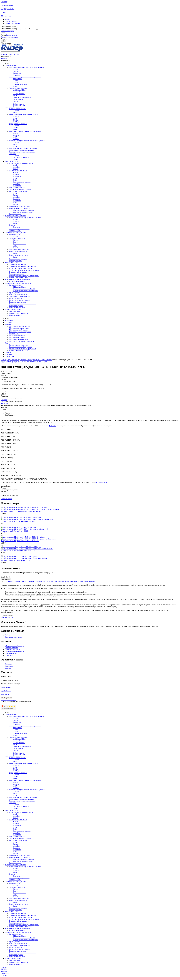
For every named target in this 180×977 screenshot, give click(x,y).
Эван (15, 246)
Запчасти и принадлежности (19, 88)
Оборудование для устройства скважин (23, 148)
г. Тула (3, 12)
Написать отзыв (6, 499)
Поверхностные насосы (17, 109)
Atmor (15, 81)
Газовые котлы (14, 234)
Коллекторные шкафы (17, 281)
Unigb (15, 219)
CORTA (16, 122)
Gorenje (16, 103)
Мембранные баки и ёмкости (15, 216)
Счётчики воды (14, 311)
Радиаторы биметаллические (19, 255)
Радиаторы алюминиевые (18, 251)
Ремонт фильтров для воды (18, 350)
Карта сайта (9, 655)
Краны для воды (15, 285)
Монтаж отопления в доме (18, 339)
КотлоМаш (17, 73)
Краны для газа (14, 292)
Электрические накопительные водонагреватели (26, 67)
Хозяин (16, 127)
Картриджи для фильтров (18, 191)
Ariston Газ (17, 92)
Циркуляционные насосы (18, 124)
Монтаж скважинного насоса (19, 326)
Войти (3, 31)
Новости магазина (11, 648)
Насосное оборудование (13, 107)
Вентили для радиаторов (18, 259)
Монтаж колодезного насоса (19, 328)
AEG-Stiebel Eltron (19, 90)
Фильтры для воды (11, 161)
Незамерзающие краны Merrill (24, 289)
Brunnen (16, 174)
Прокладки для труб (16, 274)
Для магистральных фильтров (23, 210)
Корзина (4, 58)
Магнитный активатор (17, 187)
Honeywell (17, 176)
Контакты (8, 354)
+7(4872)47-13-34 (6, 691)
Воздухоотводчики (16, 306)
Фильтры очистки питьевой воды (21, 163)
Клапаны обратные (16, 298)
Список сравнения (11, 21)
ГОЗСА (16, 96)
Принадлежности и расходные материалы (24, 276)
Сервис (7, 343)
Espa (15, 112)
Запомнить (7, 43)
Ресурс (15, 242)
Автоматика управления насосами (21, 150)
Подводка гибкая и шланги (19, 272)
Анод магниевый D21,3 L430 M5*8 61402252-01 (18, 550)
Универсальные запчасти (22, 97)
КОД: (3, 372)
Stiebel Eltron (17, 79)
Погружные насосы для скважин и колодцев (25, 131)
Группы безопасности (17, 308)
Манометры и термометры (18, 313)
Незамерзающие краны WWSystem (25, 291)
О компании (9, 356)
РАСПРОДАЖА (19, 105)
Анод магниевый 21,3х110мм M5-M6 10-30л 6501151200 (21, 511)
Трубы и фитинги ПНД (17, 264)
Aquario (16, 111)
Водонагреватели (11, 65)
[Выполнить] (37, 29)
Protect (15, 129)
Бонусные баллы (11, 653)
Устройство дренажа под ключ (20, 332)
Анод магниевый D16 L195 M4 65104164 (15, 531)
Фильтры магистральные (18, 171)
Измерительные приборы (14, 309)
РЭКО (15, 247)
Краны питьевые (15, 214)
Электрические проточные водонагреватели (25, 77)
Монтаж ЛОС (14, 334)
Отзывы (8, 352)
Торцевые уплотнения (21, 157)
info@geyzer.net (101, 482)
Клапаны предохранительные (19, 300)
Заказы (7, 19)
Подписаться (6, 579)
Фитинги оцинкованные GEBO (20, 268)
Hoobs (15, 120)
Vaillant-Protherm (19, 99)
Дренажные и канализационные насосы (23, 114)
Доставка (8, 322)
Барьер (15, 169)
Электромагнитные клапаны (19, 296)
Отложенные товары (12, 23)
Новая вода (17, 186)
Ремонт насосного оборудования (20, 347)
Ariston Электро (19, 94)
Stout (15, 223)
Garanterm (16, 75)
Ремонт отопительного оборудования (22, 349)
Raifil (15, 180)
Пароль (3, 35)
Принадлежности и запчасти (19, 208)
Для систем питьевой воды (22, 212)
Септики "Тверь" (15, 231)
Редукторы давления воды (18, 294)
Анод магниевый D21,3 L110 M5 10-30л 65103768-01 (20, 541)
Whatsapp (10, 617)
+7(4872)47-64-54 (7, 5)
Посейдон (16, 199)
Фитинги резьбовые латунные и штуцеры (24, 270)
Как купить (9, 320)
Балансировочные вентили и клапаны (22, 304)
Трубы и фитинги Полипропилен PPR (22, 266)
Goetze (15, 172)
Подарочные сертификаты (14, 651)
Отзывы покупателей (12, 649)
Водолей (16, 133)
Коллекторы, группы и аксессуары (17, 279)
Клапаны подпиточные (17, 302)
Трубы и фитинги (11, 262)
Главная (3, 360)
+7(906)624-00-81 (7, 9)
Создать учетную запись (9, 37)
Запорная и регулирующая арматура (18, 283)
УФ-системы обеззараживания (20, 189)
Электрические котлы (17, 238)
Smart (15, 253)
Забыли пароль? (11, 35)
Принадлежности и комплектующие (22, 152)
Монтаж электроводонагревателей (21, 341)
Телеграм (4, 617)
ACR (15, 118)
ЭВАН (15, 86)
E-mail (3, 33)
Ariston (15, 69)
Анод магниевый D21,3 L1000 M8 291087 (16, 560)
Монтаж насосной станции (18, 330)
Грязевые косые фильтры (22, 182)
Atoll (15, 165)
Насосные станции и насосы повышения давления (27, 141)
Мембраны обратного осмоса (19, 206)
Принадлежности (15, 261)
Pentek (15, 195)
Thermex (16, 71)
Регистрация (9, 31)
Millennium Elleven (19, 287)
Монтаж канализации (17, 337)
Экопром (16, 227)
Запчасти (12, 154)
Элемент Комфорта (20, 84)
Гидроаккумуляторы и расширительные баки (25, 217)
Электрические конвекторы (19, 249)
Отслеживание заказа (8, 29)
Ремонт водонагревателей (18, 345)
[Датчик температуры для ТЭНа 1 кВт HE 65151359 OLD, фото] (24, 361)
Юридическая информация (14, 646)
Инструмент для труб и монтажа (20, 277)
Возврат (8, 668)
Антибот (4, 39)
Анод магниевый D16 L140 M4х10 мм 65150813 (18, 521)
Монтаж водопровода (17, 335)
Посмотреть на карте (8, 700)
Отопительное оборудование (15, 232)
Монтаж (8, 324)
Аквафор (16, 167)
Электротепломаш (19, 244)
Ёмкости (12, 225)
